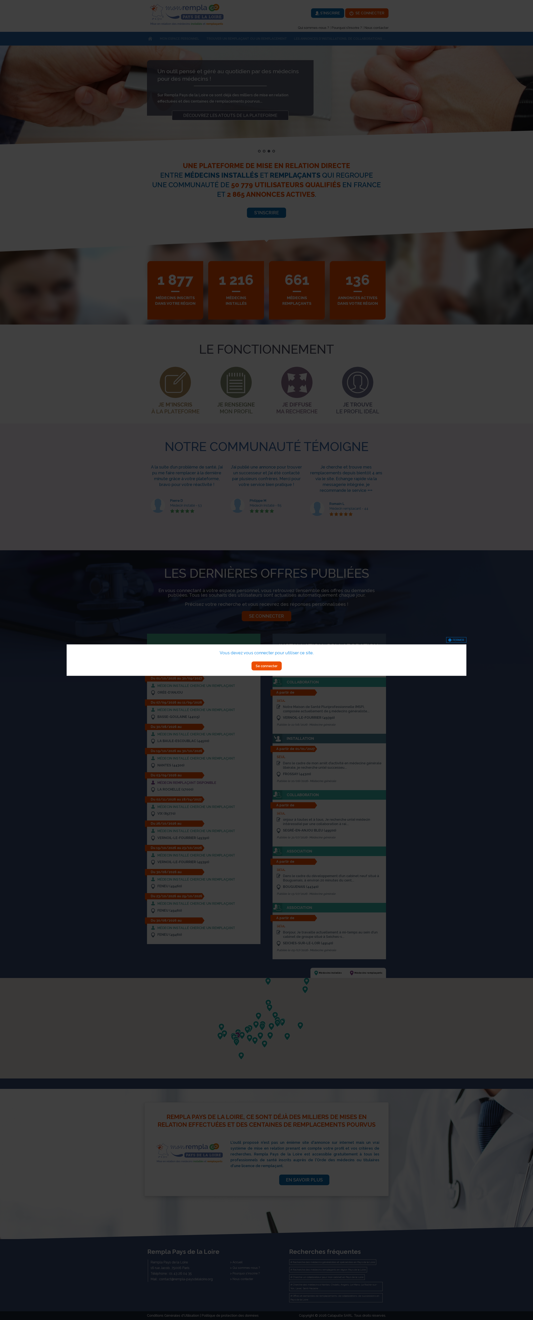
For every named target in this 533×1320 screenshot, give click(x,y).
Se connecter (267, 666)
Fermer (458, 639)
